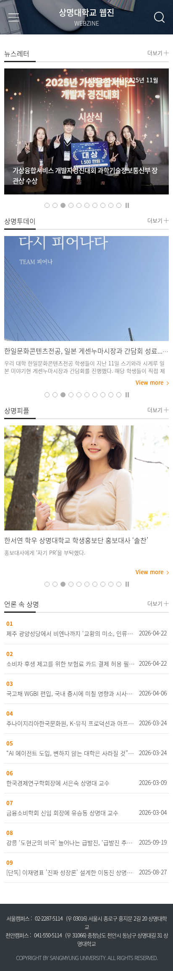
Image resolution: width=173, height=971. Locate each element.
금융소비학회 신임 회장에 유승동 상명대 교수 (62, 812)
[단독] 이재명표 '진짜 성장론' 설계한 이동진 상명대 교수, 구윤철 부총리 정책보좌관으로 (70, 872)
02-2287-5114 (49, 918)
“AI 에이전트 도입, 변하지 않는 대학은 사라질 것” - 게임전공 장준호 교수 (70, 753)
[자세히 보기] (86, 131)
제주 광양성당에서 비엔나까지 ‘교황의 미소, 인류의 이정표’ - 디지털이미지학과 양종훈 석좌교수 (70, 633)
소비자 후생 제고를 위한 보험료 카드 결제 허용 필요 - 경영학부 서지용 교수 (70, 663)
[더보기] (86, 288)
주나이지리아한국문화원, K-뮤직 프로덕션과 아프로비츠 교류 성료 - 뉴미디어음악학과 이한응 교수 (70, 723)
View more (149, 382)
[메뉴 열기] (13, 17)
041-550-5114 (48, 935)
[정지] (127, 204)
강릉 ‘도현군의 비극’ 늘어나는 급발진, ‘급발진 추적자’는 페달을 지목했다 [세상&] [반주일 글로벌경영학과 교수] (70, 842)
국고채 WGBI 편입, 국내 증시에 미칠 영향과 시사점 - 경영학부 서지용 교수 (70, 693)
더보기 (155, 52)
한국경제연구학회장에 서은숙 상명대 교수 (58, 783)
